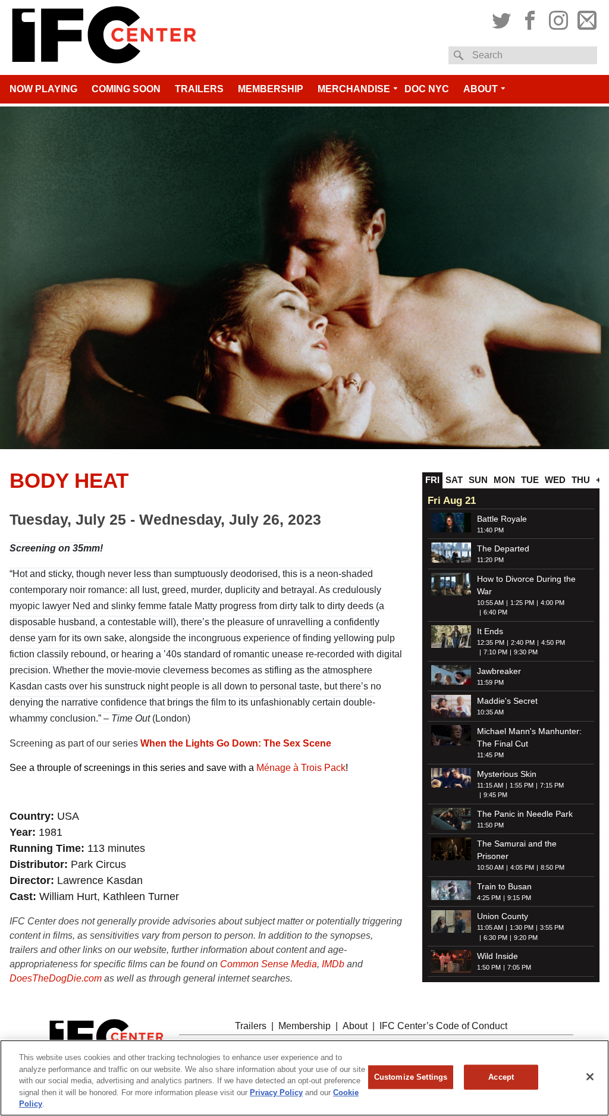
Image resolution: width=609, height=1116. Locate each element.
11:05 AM (490, 927)
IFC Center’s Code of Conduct (443, 1026)
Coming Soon (126, 89)
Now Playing (43, 89)
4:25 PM (489, 897)
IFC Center (104, 37)
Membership (270, 89)
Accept (501, 1077)
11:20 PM (490, 559)
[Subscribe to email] (585, 18)
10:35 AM (490, 712)
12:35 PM (490, 642)
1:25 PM (522, 602)
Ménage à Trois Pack (301, 768)
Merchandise (354, 89)
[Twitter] (502, 18)
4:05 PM (522, 867)
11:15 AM (490, 785)
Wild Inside (497, 956)
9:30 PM (526, 652)
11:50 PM (490, 825)
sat (454, 480)
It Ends (490, 631)
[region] (304, 1078)
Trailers (199, 89)
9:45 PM (495, 794)
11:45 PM (490, 754)
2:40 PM (523, 642)
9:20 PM (526, 937)
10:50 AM (490, 867)
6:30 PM (495, 937)
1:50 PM (489, 967)
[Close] (590, 1077)
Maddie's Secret (507, 701)
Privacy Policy (276, 1092)
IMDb (333, 964)
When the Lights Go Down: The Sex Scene (235, 743)
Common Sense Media (268, 964)
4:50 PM (553, 642)
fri (432, 480)
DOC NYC (426, 89)
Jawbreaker (499, 671)
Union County (502, 916)
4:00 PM (552, 602)
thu (581, 480)
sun (478, 480)
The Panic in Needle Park (525, 814)
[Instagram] (558, 18)
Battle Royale (502, 518)
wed (555, 480)
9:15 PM (519, 897)
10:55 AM (490, 602)
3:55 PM (552, 927)
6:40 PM (495, 612)
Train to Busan (504, 886)
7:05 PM (519, 967)
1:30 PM (521, 927)
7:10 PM (495, 652)
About (480, 89)
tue (530, 480)
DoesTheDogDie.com (56, 978)
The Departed (503, 548)
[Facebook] (530, 18)
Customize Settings (410, 1077)
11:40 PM (490, 530)
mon (504, 480)
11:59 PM (490, 682)
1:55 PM (521, 785)
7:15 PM (552, 785)
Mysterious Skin (506, 774)
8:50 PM (552, 867)
